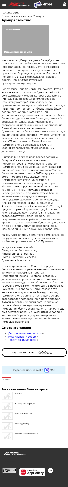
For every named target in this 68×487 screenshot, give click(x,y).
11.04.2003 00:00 (10, 12)
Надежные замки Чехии (26, 434)
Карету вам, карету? (25, 403)
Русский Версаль (23, 413)
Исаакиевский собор (22, 336)
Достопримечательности (25, 333)
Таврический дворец (22, 339)
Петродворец (22, 423)
